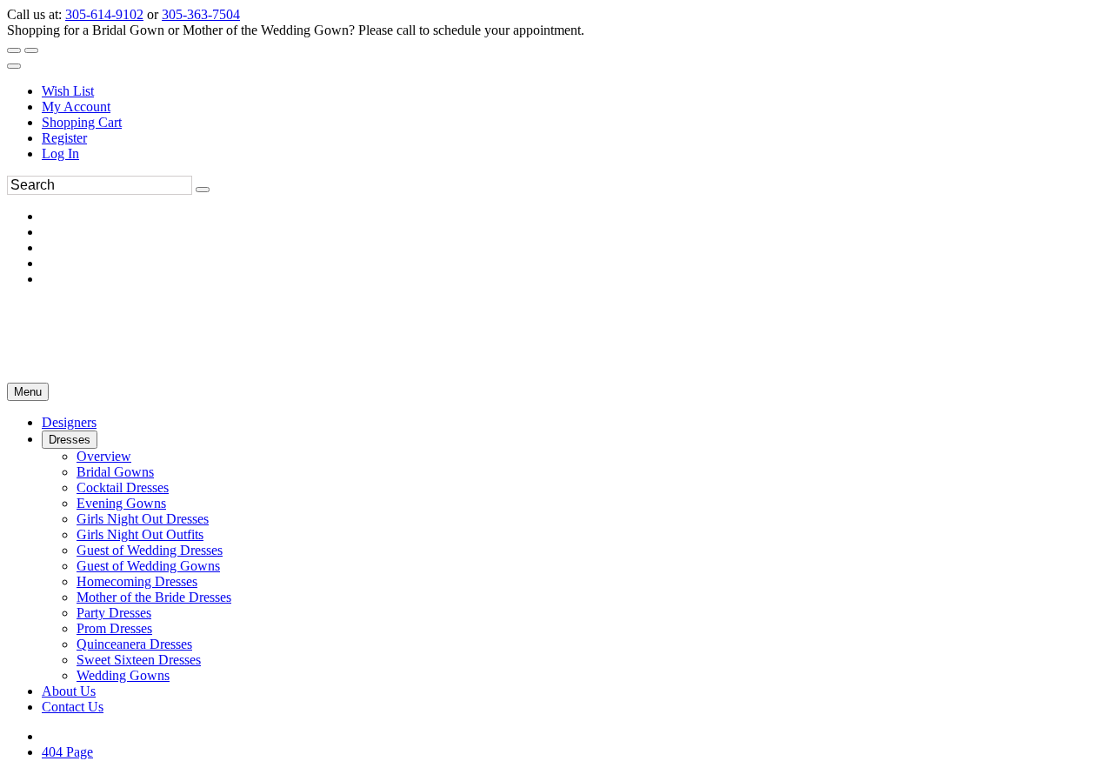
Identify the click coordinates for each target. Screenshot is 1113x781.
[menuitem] (574, 91)
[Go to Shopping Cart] (14, 50)
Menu (28, 391)
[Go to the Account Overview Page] (14, 66)
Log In (60, 153)
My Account (76, 106)
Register (64, 137)
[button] (69, 422)
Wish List (68, 90)
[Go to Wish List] (31, 50)
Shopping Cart (82, 122)
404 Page (67, 751)
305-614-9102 (104, 14)
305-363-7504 (201, 14)
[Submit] (203, 189)
